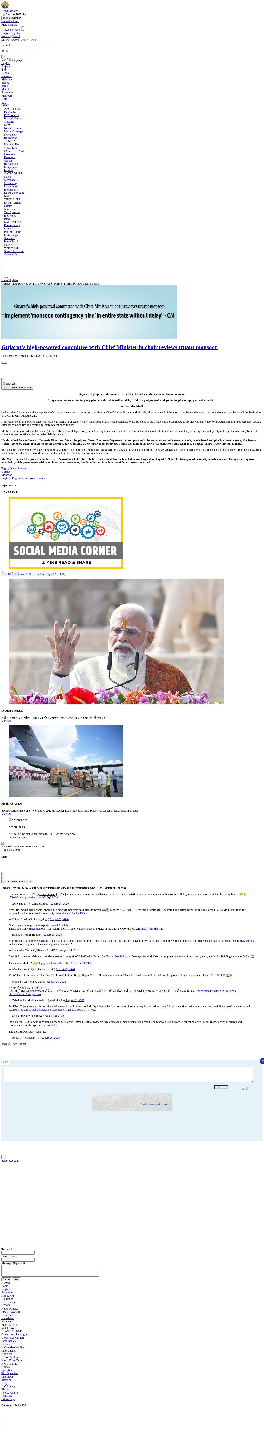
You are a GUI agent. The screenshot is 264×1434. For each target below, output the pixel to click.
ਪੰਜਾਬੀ (5, 105)
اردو (3, 102)
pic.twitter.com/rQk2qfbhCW (41, 897)
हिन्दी (4, 69)
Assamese (7, 92)
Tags (4, 468)
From (4, 45)
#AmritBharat (63, 913)
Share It (5, 1061)
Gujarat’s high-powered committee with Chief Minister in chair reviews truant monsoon (109, 347)
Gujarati (6, 66)
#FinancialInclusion (40, 1009)
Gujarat (5, 471)
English (5, 63)
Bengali (5, 72)
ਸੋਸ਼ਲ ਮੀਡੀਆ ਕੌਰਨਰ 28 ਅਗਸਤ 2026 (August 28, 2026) (33, 574)
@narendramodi (46, 894)
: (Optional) (13, 1263)
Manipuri (6, 95)
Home (4, 277)
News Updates (9, 280)
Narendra (10, 21)
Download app (9, 10)
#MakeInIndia (138, 928)
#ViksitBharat (16, 897)
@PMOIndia (229, 990)
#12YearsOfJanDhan (209, 990)
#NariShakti (85, 956)
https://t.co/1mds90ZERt (78, 963)
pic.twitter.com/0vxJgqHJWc (25, 994)
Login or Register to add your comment (23, 478)
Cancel (6, 1279)
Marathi (5, 89)
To (3, 50)
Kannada (6, 76)
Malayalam (7, 79)
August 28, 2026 (59, 903)
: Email (8, 1256)
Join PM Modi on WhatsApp (17, 387)
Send (16, 1279)
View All (6, 720)
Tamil (4, 85)
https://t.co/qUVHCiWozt (81, 1009)
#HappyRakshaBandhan (50, 963)
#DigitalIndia (247, 940)
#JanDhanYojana (18, 1009)
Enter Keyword (10, 39)
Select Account (9, 1160)
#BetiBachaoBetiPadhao (114, 956)
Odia (4, 98)
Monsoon (6, 474)
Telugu (5, 82)
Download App (17, 837)
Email (6, 1249)
